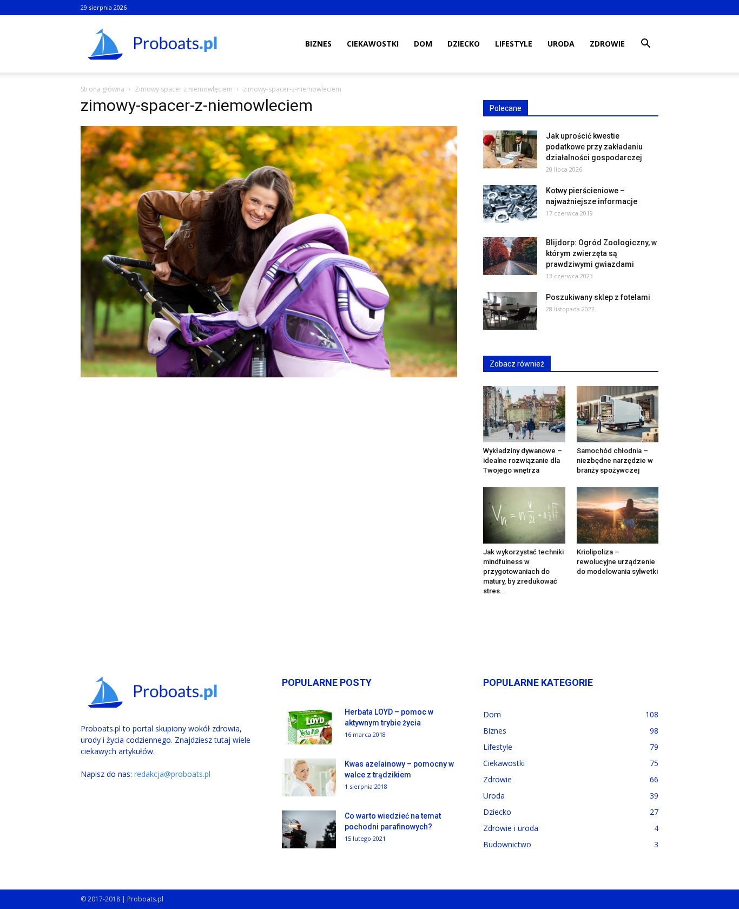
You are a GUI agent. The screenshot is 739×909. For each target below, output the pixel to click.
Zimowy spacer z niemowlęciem (184, 89)
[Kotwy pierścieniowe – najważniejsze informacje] (510, 204)
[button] (645, 45)
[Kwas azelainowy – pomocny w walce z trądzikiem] (309, 777)
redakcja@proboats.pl (172, 774)
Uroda (561, 43)
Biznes (318, 43)
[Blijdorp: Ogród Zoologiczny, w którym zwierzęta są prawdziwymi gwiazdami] (510, 256)
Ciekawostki (373, 43)
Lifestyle (513, 43)
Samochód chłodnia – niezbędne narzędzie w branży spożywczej (615, 460)
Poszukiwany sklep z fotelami (598, 297)
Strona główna (102, 89)
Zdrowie (607, 43)
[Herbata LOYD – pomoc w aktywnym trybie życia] (309, 725)
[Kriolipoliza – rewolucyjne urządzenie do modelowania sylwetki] (618, 515)
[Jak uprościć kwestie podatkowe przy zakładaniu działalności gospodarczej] (510, 149)
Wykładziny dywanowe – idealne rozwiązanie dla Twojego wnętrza (522, 460)
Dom (423, 43)
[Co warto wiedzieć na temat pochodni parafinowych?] (309, 829)
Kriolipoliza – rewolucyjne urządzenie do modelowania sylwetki (617, 562)
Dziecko (463, 43)
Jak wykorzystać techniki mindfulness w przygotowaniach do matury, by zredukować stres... (523, 571)
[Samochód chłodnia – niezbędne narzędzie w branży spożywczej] (618, 414)
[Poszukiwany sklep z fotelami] (510, 311)
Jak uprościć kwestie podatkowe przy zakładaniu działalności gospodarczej (594, 147)
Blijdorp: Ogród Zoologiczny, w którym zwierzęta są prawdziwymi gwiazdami (601, 253)
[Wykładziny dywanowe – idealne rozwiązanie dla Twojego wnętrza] (524, 414)
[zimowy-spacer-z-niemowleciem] (269, 374)
